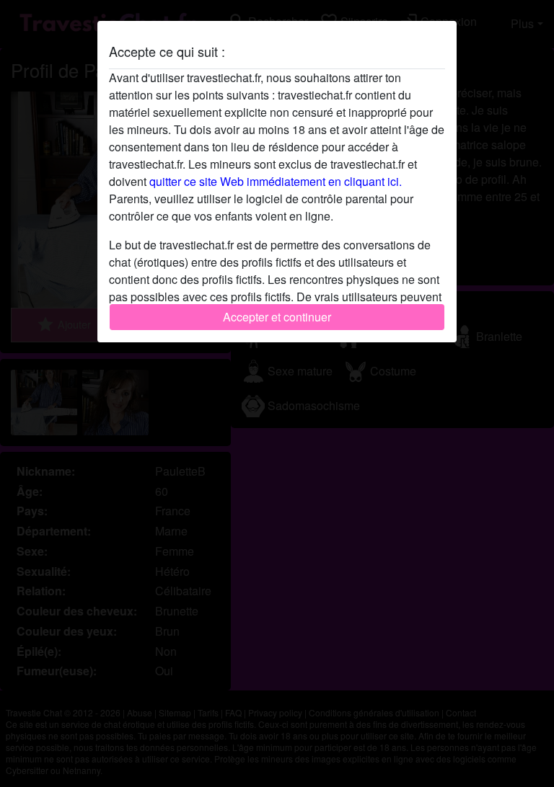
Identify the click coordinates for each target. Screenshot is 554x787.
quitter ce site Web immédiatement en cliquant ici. (275, 181)
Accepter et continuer (277, 316)
